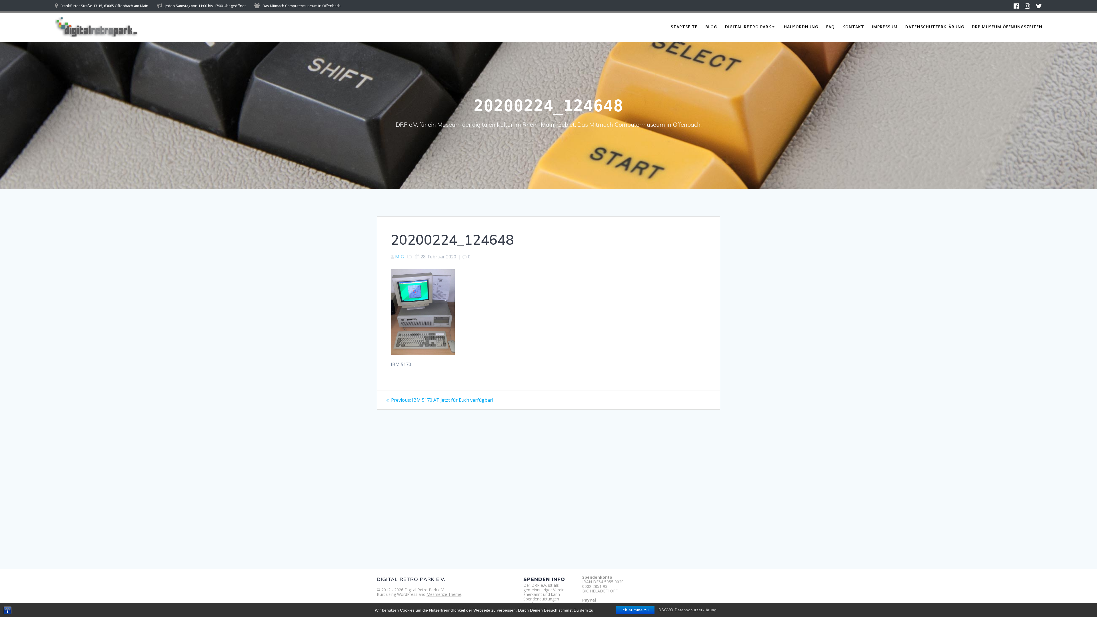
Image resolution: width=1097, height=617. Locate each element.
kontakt (853, 26)
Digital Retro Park (748, 26)
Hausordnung (801, 26)
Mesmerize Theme (444, 594)
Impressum (885, 26)
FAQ (830, 26)
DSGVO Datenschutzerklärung (687, 610)
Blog (711, 26)
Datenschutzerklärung (934, 26)
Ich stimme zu (635, 610)
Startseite (684, 26)
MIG (399, 257)
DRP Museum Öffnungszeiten (1007, 26)
